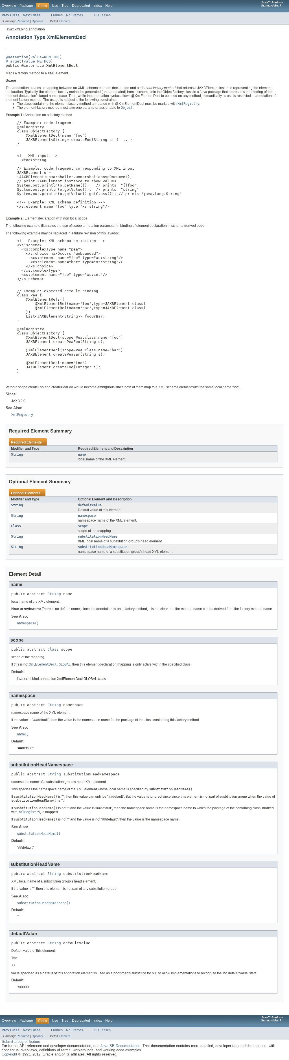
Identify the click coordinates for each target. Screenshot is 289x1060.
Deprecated (81, 6)
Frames (57, 15)
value (36, 57)
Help (109, 6)
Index (97, 6)
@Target (13, 61)
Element (64, 21)
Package (26, 6)
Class (16, 526)
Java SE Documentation (120, 1046)
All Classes (102, 15)
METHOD (44, 61)
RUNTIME (52, 57)
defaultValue (90, 505)
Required (23, 21)
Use (55, 6)
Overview (9, 6)
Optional (37, 21)
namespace (87, 516)
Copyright (9, 1054)
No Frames (74, 15)
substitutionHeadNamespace (102, 547)
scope (83, 526)
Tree (65, 6)
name (82, 454)
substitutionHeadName (97, 536)
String (17, 454)
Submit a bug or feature (21, 1041)
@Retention (17, 57)
